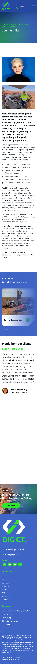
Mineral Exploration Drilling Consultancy (16, 611)
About (4, 579)
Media (4, 590)
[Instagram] (10, 564)
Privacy (17, 657)
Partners (5, 596)
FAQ (3, 593)
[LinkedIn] (15, 564)
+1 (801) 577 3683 (16, 550)
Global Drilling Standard (10, 621)
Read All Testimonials (12, 349)
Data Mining (6, 618)
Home (4, 576)
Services (5, 583)
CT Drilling (6, 624)
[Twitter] (20, 564)
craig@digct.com (13, 554)
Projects (5, 586)
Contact (5, 600)
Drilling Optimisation (9, 614)
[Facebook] (4, 564)
